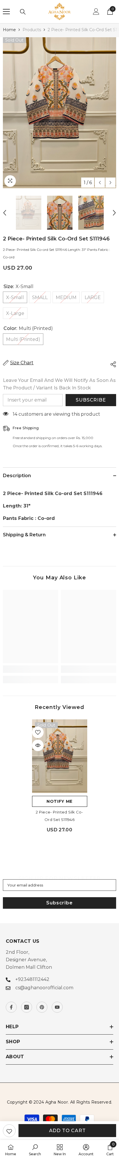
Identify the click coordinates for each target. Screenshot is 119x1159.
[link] (30, 669)
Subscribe (91, 400)
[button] (100, 183)
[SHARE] (111, 364)
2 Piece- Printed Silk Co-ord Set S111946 (59, 816)
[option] (59, 112)
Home (9, 29)
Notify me (59, 801)
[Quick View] (38, 745)
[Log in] (96, 11)
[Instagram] (26, 1007)
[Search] (22, 11)
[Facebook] (11, 1007)
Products (32, 29)
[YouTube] (57, 1007)
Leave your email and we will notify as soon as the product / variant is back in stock (59, 384)
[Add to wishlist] (9, 1130)
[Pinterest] (41, 1007)
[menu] (6, 11)
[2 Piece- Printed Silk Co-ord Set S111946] (59, 756)
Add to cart (67, 1130)
